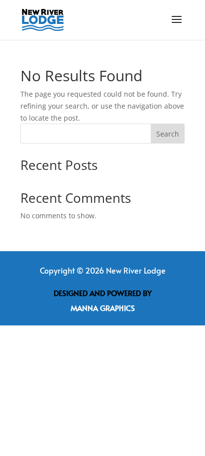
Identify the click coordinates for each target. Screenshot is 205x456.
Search (167, 134)
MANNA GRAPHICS (103, 308)
